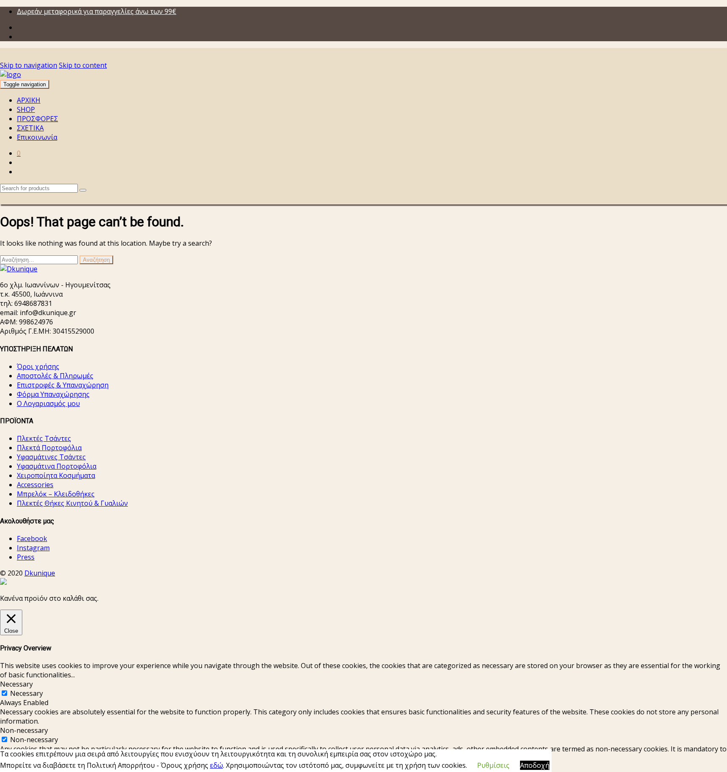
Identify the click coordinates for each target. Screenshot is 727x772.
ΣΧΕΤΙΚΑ (30, 128)
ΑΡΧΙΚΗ (28, 100)
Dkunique (39, 573)
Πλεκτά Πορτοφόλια (49, 447)
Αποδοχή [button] (534, 765)
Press (25, 557)
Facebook (32, 538)
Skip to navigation (28, 65)
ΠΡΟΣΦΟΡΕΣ (37, 118)
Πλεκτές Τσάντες (44, 438)
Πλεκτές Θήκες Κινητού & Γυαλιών (72, 503)
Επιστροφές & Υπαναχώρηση (63, 385)
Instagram (33, 547)
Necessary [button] (16, 684)
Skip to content (83, 65)
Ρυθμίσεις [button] (493, 765)
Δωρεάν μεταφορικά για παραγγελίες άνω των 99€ (96, 11)
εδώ (216, 765)
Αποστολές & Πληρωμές (55, 375)
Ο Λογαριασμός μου (48, 403)
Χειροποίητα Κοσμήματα (56, 475)
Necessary (26, 693)
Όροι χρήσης (38, 366)
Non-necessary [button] (24, 730)
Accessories (35, 484)
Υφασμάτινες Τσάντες (51, 457)
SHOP (26, 109)
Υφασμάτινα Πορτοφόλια (56, 466)
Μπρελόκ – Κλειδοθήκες (56, 494)
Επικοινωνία (37, 137)
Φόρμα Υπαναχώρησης (53, 394)
